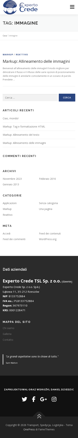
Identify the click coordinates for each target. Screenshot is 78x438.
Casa (5, 35)
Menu (72, 6)
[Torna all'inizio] (39, 416)
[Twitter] (24, 399)
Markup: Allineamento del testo (21, 134)
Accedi (6, 233)
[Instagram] (54, 399)
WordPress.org (47, 239)
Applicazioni (10, 203)
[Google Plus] (43, 399)
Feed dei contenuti (50, 233)
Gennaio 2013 (11, 184)
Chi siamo (8, 328)
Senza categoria (48, 203)
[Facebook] (33, 399)
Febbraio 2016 (47, 178)
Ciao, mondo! (11, 118)
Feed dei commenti (14, 239)
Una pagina (45, 209)
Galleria (7, 334)
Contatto (8, 339)
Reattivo (22, 54)
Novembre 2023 (12, 178)
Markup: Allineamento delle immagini (36, 61)
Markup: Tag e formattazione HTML (24, 126)
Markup (8, 54)
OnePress (29, 429)
